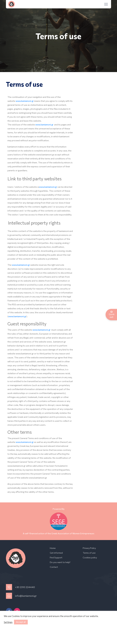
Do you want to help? (60, 562)
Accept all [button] (21, 622)
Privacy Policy (89, 548)
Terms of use (89, 552)
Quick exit (111, 315)
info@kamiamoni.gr (26, 595)
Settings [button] (8, 622)
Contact (54, 567)
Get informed (56, 552)
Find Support (56, 557)
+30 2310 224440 (25, 587)
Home (53, 548)
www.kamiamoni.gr (25, 101)
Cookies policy (90, 557)
